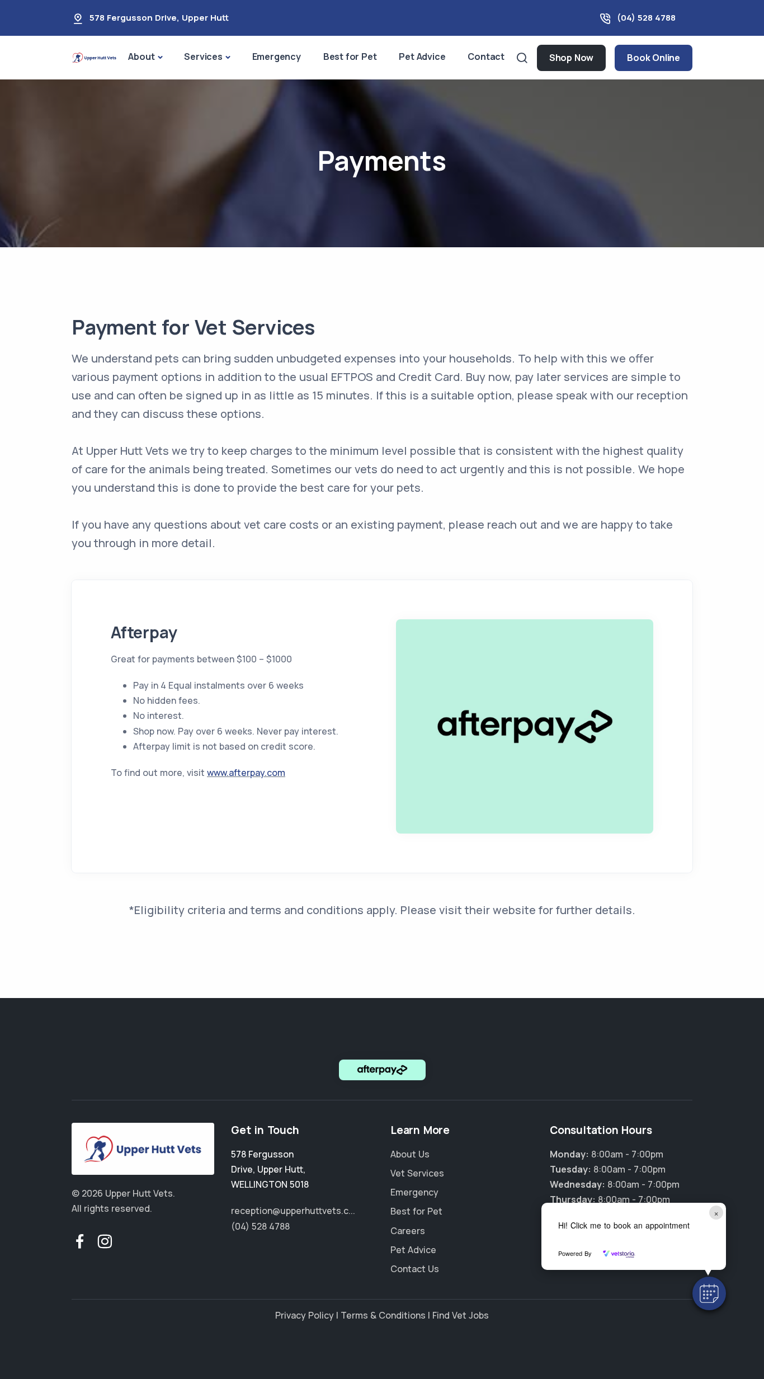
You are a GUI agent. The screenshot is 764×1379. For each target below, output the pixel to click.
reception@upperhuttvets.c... (293, 1210)
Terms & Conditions (383, 1315)
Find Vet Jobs (460, 1315)
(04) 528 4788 (646, 17)
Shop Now (571, 57)
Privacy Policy (304, 1315)
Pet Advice (422, 56)
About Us (410, 1154)
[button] (709, 1293)
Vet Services (417, 1173)
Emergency (276, 56)
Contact (486, 56)
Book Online (653, 57)
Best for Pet (350, 56)
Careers (407, 1231)
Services (203, 56)
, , (270, 1169)
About (141, 56)
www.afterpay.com (246, 772)
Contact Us (414, 1269)
